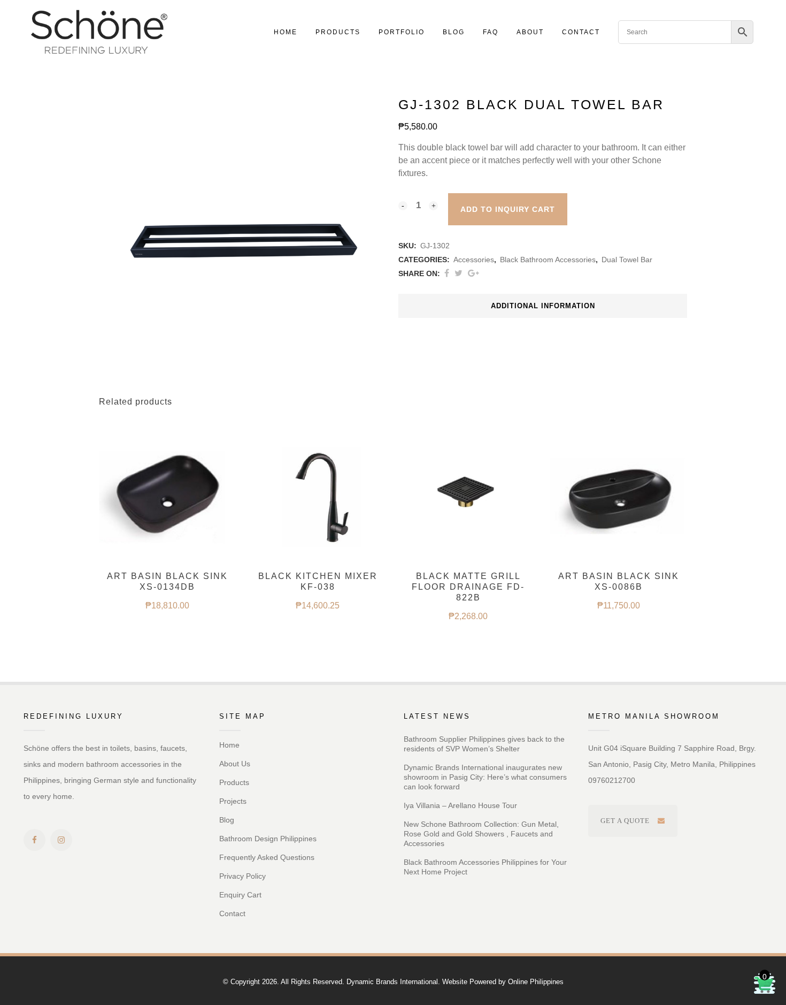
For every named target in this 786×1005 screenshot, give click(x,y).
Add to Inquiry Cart (507, 209)
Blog (226, 820)
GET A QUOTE (625, 821)
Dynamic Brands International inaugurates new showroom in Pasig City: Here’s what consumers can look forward (485, 777)
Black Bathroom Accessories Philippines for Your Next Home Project (485, 867)
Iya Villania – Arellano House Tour (460, 805)
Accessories (473, 259)
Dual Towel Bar (627, 259)
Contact (232, 913)
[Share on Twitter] (458, 273)
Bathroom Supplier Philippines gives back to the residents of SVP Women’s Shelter (484, 744)
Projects (232, 801)
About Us (234, 763)
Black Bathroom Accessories (548, 259)
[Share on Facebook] (446, 273)
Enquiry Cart (240, 894)
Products (234, 782)
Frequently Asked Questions (266, 857)
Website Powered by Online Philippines (503, 982)
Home (229, 745)
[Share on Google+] (473, 273)
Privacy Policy (242, 876)
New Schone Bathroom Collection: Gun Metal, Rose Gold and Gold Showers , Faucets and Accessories (481, 834)
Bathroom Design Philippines (268, 838)
